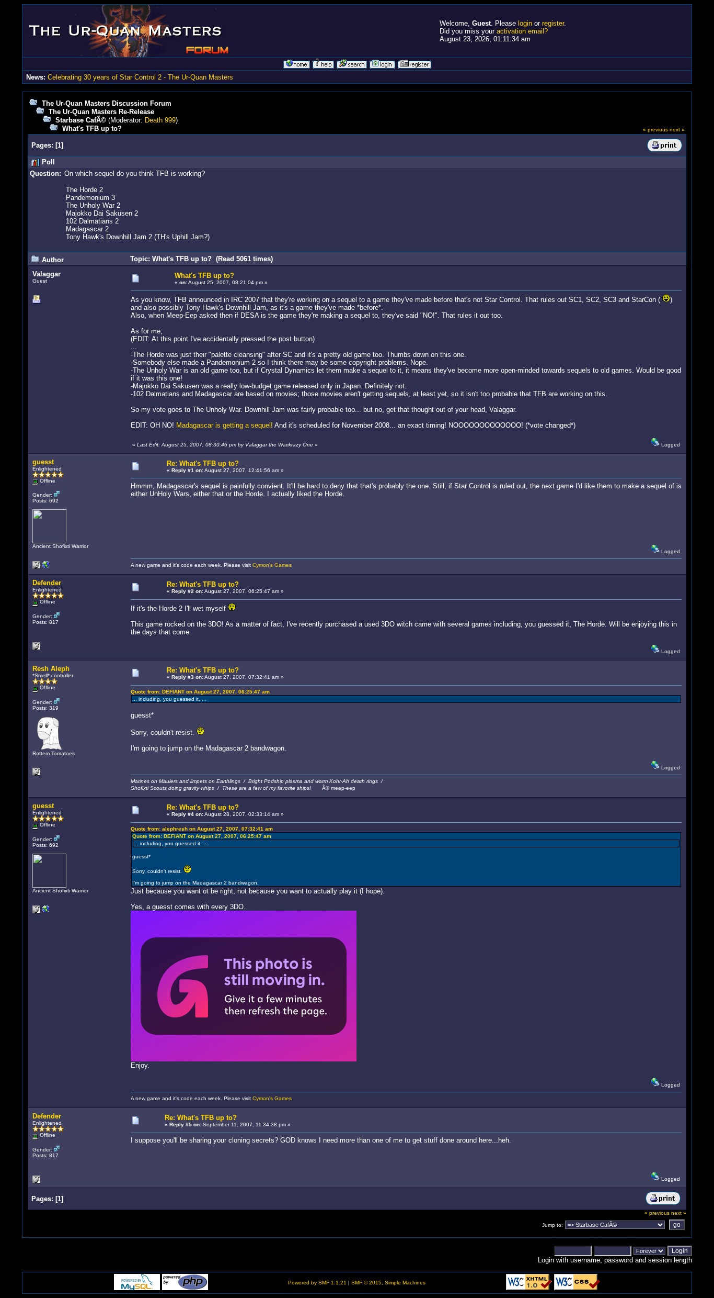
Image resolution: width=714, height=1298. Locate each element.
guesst (43, 462)
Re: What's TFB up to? (203, 463)
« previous (655, 129)
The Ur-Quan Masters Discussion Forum (106, 103)
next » (677, 129)
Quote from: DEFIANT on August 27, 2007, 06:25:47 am (200, 692)
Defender (46, 583)
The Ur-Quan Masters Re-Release (101, 112)
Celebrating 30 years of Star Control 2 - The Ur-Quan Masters (140, 77)
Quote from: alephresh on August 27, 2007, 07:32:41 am (202, 829)
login (525, 23)
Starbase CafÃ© (80, 120)
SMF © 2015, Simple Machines (388, 1282)
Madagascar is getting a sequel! (224, 425)
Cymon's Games (272, 565)
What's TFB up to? (92, 128)
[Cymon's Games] (46, 567)
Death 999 (160, 120)
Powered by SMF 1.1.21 (317, 1282)
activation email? (522, 31)
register (553, 23)
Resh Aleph (51, 669)
